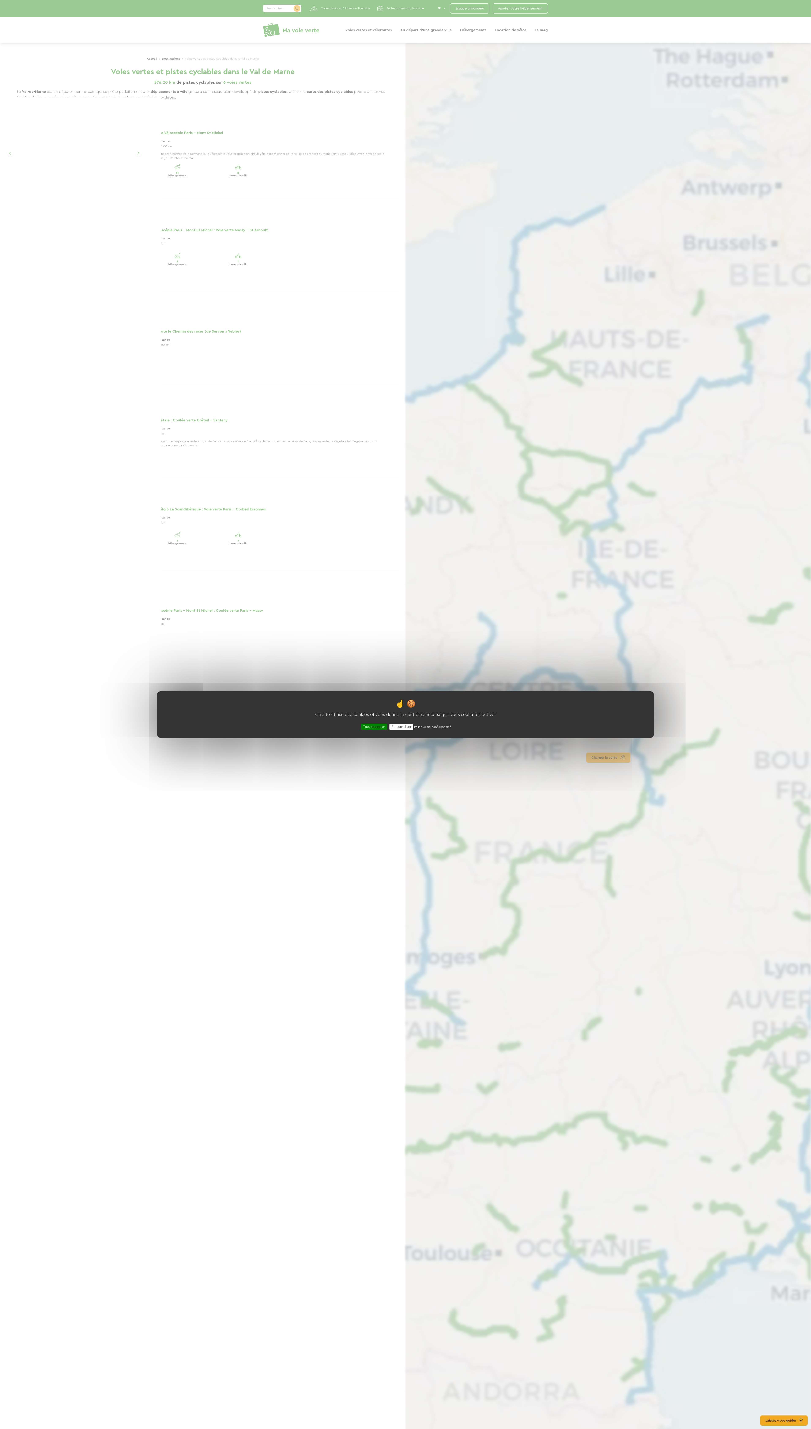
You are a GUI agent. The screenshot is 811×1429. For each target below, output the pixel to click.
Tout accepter (374, 726)
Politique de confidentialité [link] (432, 726)
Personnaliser (401, 726)
